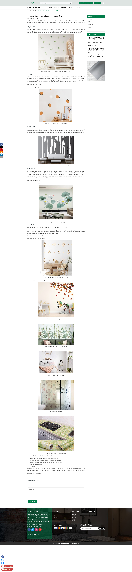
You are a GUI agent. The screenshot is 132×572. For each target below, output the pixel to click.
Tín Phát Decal (50, 455)
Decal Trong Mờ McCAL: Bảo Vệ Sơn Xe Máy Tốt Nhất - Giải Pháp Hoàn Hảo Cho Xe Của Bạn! (96, 38)
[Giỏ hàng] (103, 3)
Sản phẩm (90, 24)
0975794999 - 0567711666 (35, 524)
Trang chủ (90, 19)
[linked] (40, 529)
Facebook (94, 515)
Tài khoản (97, 3)
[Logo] (32, 3)
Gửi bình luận (33, 501)
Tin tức (90, 27)
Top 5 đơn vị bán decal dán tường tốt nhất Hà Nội (45, 16)
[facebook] (29, 529)
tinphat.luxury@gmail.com (35, 526)
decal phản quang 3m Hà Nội (39, 87)
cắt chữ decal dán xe (37, 183)
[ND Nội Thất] (96, 71)
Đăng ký (101, 528)
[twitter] (32, 529)
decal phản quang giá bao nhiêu (40, 235)
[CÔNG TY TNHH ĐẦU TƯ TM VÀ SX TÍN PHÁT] (55, 528)
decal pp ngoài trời (37, 180)
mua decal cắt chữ (37, 84)
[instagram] (36, 529)
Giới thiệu (90, 21)
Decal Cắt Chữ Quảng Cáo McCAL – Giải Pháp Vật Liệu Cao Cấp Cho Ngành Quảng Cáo (96, 44)
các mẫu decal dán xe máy (39, 238)
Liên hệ (90, 30)
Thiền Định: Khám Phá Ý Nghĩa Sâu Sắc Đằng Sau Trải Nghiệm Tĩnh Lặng (96, 56)
